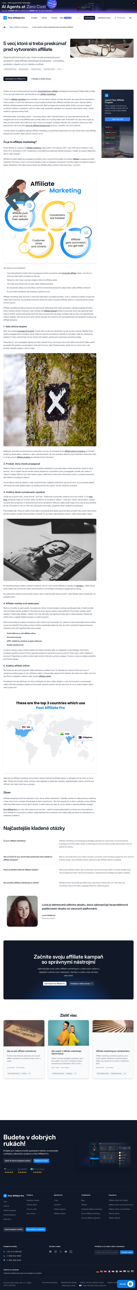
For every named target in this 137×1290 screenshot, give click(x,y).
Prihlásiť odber (126, 1252)
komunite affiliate (69, 273)
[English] (101, 1271)
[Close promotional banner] (134, 3)
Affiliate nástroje (114, 1218)
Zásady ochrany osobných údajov (92, 1282)
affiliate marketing (18, 99)
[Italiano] (117, 1271)
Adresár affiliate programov (91, 1218)
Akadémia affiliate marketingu (91, 1209)
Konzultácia (89, 18)
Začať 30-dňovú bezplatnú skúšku (17, 1161)
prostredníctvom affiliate (48, 91)
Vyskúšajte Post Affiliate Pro (15, 79)
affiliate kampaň (50, 311)
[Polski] (124, 1271)
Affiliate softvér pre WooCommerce (121, 1205)
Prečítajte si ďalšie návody (41, 79)
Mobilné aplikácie (9, 1215)
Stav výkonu (31, 1213)
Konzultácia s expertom (35, 1229)
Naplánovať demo (41, 1161)
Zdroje (44, 18)
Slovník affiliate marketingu (90, 1213)
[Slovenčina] (132, 1271)
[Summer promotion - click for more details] (68, 6)
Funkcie (6, 1206)
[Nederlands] (120, 1271)
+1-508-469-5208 (13, 1260)
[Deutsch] (97, 1271)
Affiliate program (60, 1213)
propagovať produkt (26, 331)
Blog (82, 1200)
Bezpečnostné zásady (69, 1282)
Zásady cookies (112, 1282)
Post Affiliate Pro (10, 809)
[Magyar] (113, 1271)
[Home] (4, 27)
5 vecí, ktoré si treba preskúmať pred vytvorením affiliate (52, 27)
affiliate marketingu (48, 94)
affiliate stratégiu (23, 457)
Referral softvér (114, 1213)
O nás (56, 1200)
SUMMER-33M (13, 10)
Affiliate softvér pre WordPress (119, 1209)
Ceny (5, 1201)
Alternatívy (7, 1219)
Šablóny (84, 1205)
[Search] (80, 18)
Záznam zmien (32, 1209)
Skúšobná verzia (104, 18)
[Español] (105, 1271)
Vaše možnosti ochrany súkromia (94, 1285)
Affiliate (76, 159)
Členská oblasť (32, 1205)
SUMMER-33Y (33, 10)
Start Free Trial (117, 119)
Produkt (34, 18)
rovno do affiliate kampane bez (37, 125)
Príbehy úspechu (60, 1209)
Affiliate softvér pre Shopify (118, 1200)
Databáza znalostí (33, 1200)
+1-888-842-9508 (13, 1256)
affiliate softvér (45, 676)
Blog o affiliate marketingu (19, 27)
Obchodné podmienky (50, 1282)
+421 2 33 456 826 (14, 1252)
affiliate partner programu (75, 451)
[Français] (109, 1271)
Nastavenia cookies (69, 1285)
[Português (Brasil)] (128, 1271)
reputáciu (79, 586)
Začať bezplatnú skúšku (14, 1229)
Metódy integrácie (9, 1210)
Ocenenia (57, 1205)
